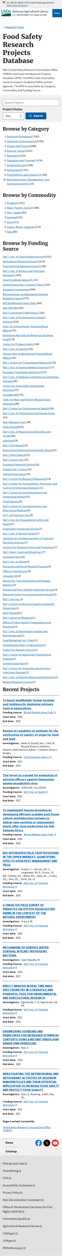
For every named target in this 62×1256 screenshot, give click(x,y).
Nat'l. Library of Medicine (17, 617)
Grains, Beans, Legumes (21, 227)
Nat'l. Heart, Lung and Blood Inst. (22, 552)
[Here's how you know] (31, 4)
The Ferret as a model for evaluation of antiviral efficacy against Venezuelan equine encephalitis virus (30, 779)
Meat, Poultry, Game (19, 207)
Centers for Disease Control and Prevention (28, 547)
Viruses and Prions (17, 146)
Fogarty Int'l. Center (15, 469)
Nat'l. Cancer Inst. (13, 459)
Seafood (12, 217)
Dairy (10, 222)
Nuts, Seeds (13, 212)
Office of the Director (15, 571)
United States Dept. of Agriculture (23, 645)
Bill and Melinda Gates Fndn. (19, 303)
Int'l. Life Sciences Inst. (16, 515)
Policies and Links (13, 1163)
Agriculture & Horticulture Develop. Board (27, 450)
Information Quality (15, 1219)
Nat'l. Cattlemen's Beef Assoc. (20, 312)
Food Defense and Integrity (23, 174)
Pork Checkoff (11, 427)
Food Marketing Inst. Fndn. (18, 640)
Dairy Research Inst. (14, 422)
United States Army (14, 474)
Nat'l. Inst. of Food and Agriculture (23, 256)
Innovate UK (10, 576)
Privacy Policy (11, 1192)
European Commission (16, 289)
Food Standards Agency (16, 280)
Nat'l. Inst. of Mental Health (19, 533)
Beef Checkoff (11, 613)
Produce (12, 203)
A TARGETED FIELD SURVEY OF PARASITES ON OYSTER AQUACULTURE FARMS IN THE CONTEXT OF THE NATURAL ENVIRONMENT (29, 911)
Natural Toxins (15, 150)
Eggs (10, 231)
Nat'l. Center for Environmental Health (26, 408)
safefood (8, 440)
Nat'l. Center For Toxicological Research (26, 362)
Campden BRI (11, 394)
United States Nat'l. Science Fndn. (22, 284)
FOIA (6, 1178)
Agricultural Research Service (20, 261)
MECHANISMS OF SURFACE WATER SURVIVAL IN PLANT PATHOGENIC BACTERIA (26, 951)
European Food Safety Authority (21, 372)
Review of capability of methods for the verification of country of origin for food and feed (31, 735)
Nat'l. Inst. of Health (15, 349)
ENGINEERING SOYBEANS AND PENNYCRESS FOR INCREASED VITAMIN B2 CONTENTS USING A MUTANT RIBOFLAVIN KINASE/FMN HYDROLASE (31, 1037)
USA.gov (8, 1240)
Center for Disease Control (18, 650)
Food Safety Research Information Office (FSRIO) (27, 1129)
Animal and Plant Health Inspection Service (28, 589)
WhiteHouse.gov (13, 1248)
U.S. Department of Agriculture (29, 14)
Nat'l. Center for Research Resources (24, 479)
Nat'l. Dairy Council (14, 455)
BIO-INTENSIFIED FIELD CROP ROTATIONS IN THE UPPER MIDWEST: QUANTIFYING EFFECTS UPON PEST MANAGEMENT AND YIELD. (31, 859)
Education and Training (20, 160)
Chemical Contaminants (21, 141)
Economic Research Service (19, 464)
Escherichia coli (16, 165)
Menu (57, 13)
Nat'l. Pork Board (13, 445)
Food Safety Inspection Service (21, 528)
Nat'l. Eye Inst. (11, 599)
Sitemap (11, 1151)
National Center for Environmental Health (28, 594)
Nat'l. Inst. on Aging (14, 561)
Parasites (12, 155)
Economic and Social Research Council (25, 566)
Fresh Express (11, 501)
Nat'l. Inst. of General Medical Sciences (25, 367)
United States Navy (14, 663)
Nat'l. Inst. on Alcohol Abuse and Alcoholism (29, 677)
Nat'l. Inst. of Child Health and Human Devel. (29, 413)
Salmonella (13, 170)
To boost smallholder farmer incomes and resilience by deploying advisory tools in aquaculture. (28, 704)
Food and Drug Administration (20, 266)
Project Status (12, 109)
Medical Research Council (17, 682)
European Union (12, 557)
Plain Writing (10, 1171)
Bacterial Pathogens (19, 136)
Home (9, 1143)
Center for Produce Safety (18, 344)
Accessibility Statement (18, 1185)
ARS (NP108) (10, 308)
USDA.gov (9, 1233)
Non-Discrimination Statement (22, 1200)
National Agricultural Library (30, 11)
